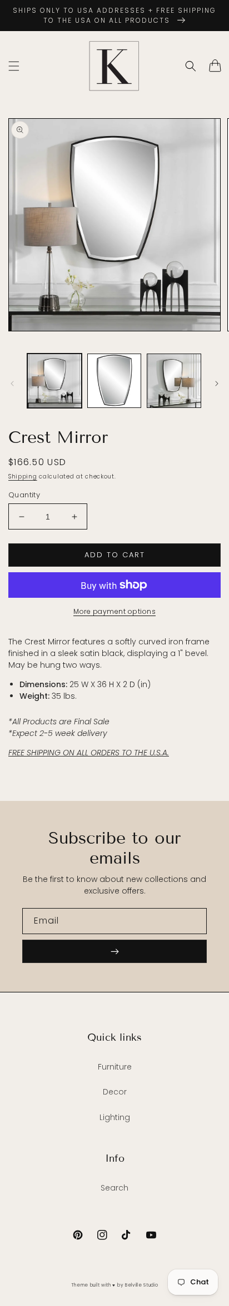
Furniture (115, 1066)
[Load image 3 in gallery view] (174, 381)
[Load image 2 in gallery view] (114, 381)
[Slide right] (217, 383)
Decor (115, 1091)
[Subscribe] (114, 951)
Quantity (24, 495)
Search (114, 1187)
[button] (14, 66)
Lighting (114, 1117)
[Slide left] (12, 383)
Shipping (22, 476)
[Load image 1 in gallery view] (54, 381)
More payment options (114, 611)
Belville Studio (141, 1285)
